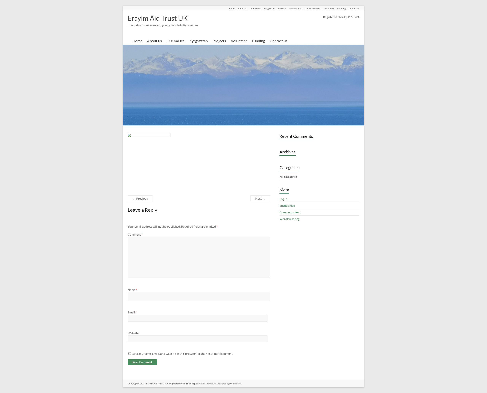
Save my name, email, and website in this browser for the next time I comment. (182, 353)
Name (132, 290)
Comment (135, 234)
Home (232, 8)
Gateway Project (313, 8)
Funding (341, 8)
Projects (282, 8)
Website (133, 333)
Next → (260, 198)
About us (242, 8)
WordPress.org (289, 219)
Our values (255, 8)
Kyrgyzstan (269, 8)
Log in (283, 199)
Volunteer (329, 8)
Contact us (354, 8)
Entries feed (287, 205)
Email (132, 312)
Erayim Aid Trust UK (158, 18)
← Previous (140, 198)
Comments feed (289, 212)
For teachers (295, 8)
